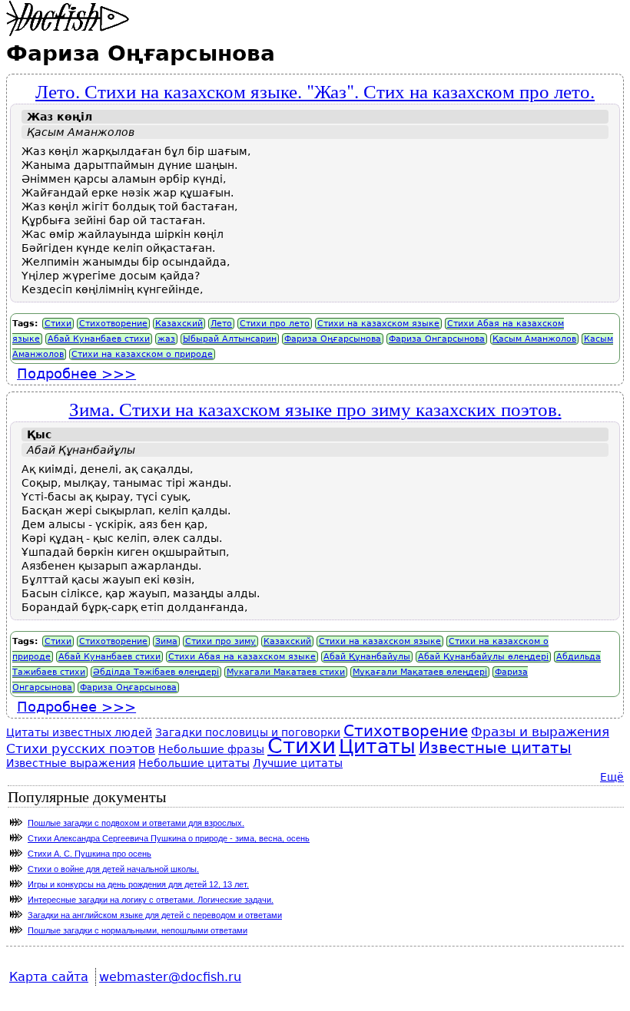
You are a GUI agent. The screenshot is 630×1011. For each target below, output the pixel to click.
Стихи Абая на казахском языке (242, 657)
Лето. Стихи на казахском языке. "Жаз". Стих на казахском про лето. (315, 91)
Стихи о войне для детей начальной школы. (113, 869)
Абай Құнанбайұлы (366, 657)
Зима (166, 641)
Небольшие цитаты (194, 763)
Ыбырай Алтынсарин (230, 339)
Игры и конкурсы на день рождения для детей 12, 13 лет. (138, 884)
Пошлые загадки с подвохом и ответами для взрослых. (136, 823)
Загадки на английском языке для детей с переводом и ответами (155, 915)
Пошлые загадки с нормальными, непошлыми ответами (137, 930)
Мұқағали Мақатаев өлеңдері (420, 672)
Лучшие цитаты (298, 763)
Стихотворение (113, 324)
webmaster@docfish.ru (170, 977)
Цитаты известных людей (79, 732)
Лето (221, 324)
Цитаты (377, 746)
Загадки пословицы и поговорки (247, 732)
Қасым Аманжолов (534, 339)
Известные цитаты (495, 748)
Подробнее (76, 373)
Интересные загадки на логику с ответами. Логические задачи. (151, 899)
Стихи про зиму (220, 641)
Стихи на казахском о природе (142, 354)
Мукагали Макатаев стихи (286, 672)
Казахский (179, 324)
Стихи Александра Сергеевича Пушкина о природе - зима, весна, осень (169, 838)
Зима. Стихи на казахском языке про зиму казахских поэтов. (315, 408)
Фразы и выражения (540, 731)
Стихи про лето (275, 324)
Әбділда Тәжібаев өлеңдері (156, 672)
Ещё (612, 777)
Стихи (58, 324)
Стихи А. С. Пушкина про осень (89, 853)
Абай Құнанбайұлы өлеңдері (483, 657)
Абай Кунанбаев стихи (99, 339)
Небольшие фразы (211, 749)
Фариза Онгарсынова (437, 339)
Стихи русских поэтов (80, 748)
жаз (166, 339)
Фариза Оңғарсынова (332, 339)
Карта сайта (48, 977)
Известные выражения (70, 763)
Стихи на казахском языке (378, 324)
